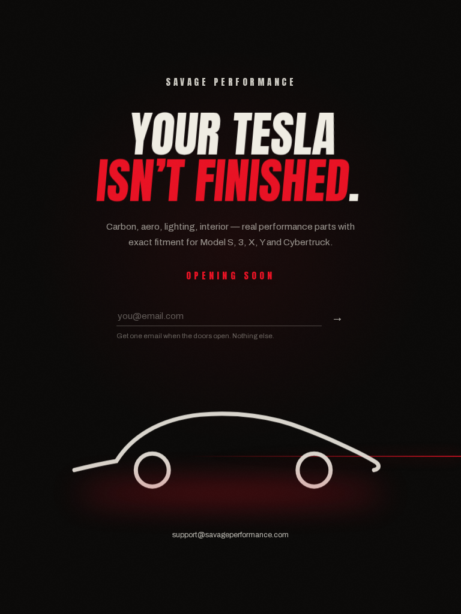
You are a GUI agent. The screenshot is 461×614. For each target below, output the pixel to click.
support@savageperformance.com (230, 535)
